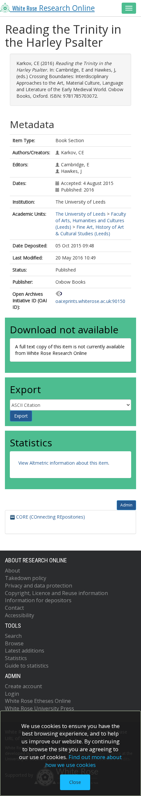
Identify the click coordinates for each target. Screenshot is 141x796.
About (12, 570)
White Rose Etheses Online (38, 701)
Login (12, 693)
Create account (23, 686)
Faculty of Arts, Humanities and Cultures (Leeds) (90, 220)
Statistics (16, 658)
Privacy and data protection (38, 585)
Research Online (53, 8)
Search (13, 635)
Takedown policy (25, 578)
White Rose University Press (39, 708)
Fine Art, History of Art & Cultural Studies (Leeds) (89, 230)
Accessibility (19, 615)
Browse (14, 643)
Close (75, 782)
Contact (14, 607)
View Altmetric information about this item (63, 463)
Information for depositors (38, 600)
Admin (126, 505)
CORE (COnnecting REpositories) (50, 517)
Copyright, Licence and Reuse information (56, 593)
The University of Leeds (80, 214)
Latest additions (24, 650)
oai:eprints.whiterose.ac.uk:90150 (90, 301)
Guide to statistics (27, 665)
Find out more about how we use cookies (83, 761)
